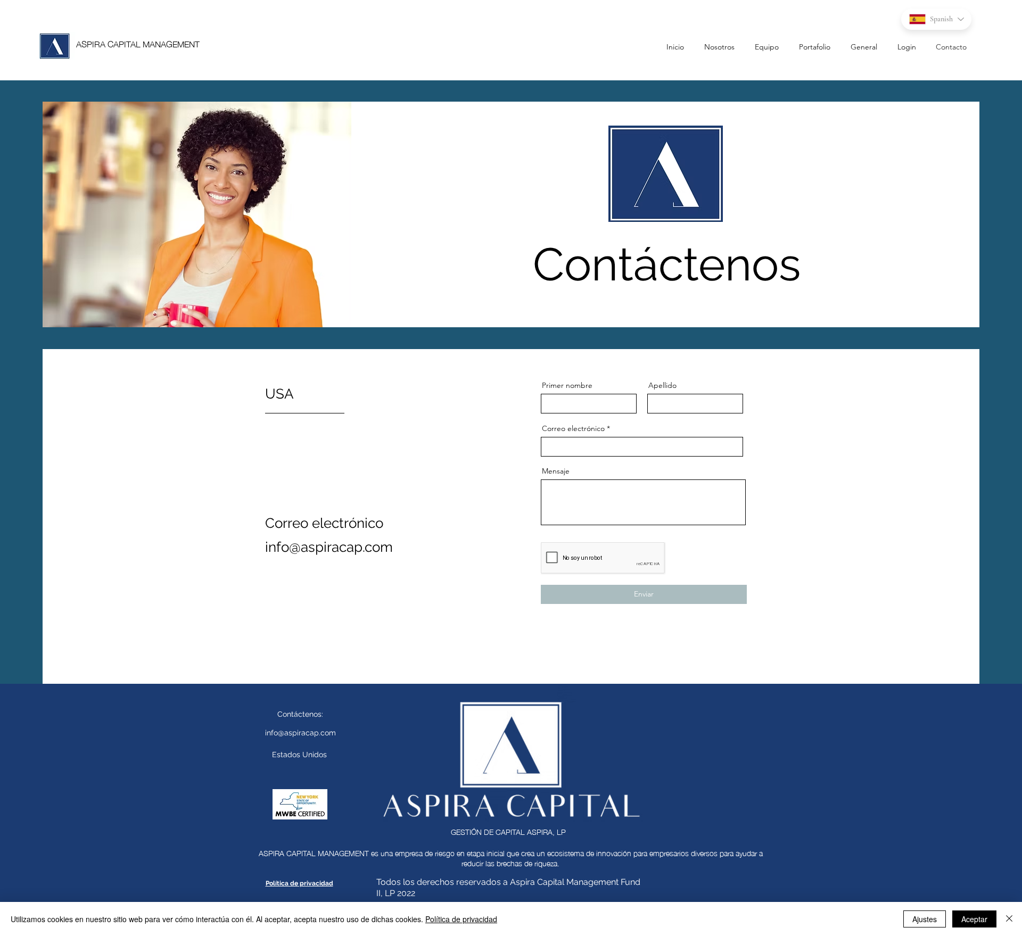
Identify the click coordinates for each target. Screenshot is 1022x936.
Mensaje (556, 471)
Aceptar (974, 919)
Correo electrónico (573, 428)
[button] (902, 47)
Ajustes (924, 919)
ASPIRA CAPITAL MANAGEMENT (138, 43)
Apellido (662, 385)
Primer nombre (567, 385)
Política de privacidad (461, 919)
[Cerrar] (1009, 918)
